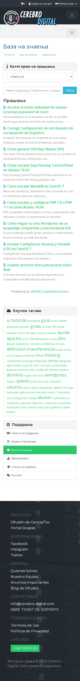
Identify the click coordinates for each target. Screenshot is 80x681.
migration (64, 392)
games (58, 388)
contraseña (13, 361)
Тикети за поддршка (24, 433)
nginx (10, 365)
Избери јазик (66, 3)
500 (31, 339)
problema (65, 403)
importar (37, 403)
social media (59, 365)
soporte (27, 365)
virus (9, 355)
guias (35, 326)
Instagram (19, 549)
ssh (65, 388)
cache (53, 339)
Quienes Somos (24, 571)
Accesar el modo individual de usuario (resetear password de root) (35, 109)
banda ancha (63, 349)
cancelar (51, 333)
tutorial (18, 320)
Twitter (17, 555)
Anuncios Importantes (30, 582)
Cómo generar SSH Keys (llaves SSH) (35, 149)
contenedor (51, 403)
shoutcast (12, 327)
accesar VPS (49, 327)
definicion (16, 349)
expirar (64, 370)
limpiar (11, 344)
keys (70, 388)
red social (23, 333)
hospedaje (40, 361)
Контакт (16, 475)
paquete (12, 370)
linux (40, 355)
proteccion (36, 381)
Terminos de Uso (25, 625)
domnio (54, 370)
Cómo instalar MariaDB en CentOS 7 (35, 186)
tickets (18, 365)
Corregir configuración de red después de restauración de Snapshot (38, 130)
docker (45, 397)
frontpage (27, 361)
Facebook (19, 544)
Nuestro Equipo (24, 577)
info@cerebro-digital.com (32, 604)
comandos (13, 403)
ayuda (63, 332)
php (16, 392)
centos (53, 360)
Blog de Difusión (25, 588)
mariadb (41, 392)
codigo (40, 370)
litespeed (65, 361)
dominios (23, 370)
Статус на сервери (23, 467)
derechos (38, 375)
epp (32, 370)
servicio (35, 344)
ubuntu (14, 387)
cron (36, 365)
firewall (32, 398)
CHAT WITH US (25, 648)
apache (14, 338)
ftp (8, 321)
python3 (56, 407)
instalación (13, 407)
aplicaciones (27, 392)
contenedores (61, 398)
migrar (11, 381)
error (25, 339)
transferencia (40, 349)
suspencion (23, 344)
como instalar (59, 321)
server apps (30, 388)
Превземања (19, 458)
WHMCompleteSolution (50, 291)
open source (37, 333)
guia (45, 320)
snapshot (55, 381)
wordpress (56, 375)
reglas (28, 375)
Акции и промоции (23, 441)
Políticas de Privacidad (30, 631)
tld (46, 370)
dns (61, 338)
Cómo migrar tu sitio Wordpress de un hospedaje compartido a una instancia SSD (37, 225)
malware (18, 355)
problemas (47, 344)
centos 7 (52, 392)
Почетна (9, 54)
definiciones (42, 339)
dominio (15, 375)
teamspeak (33, 321)
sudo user (44, 407)
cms (9, 398)
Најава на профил (41, 3)
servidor (24, 327)
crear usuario (28, 407)
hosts (10, 392)
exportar (25, 403)
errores (59, 344)
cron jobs (45, 365)
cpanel (22, 381)
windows (30, 355)
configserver (20, 398)
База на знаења (28, 54)
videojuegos (45, 388)
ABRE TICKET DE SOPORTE (35, 610)
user (46, 381)
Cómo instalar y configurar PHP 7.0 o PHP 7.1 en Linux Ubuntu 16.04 (37, 204)
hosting (52, 355)
